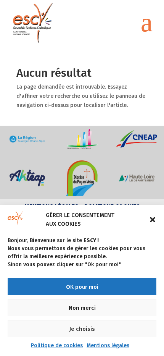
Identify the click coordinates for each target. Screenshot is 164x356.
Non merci (82, 307)
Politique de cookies (57, 345)
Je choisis (82, 328)
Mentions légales (108, 345)
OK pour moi (82, 286)
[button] (152, 219)
